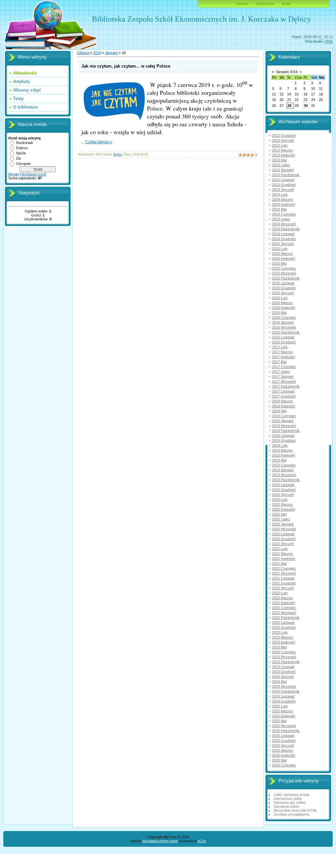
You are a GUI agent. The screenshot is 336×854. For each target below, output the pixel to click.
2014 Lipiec (281, 219)
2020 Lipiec (281, 519)
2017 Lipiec (281, 372)
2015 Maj (279, 263)
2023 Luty (280, 632)
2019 (97, 53)
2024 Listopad (283, 696)
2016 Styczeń (283, 293)
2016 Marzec (282, 303)
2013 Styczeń (283, 140)
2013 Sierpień (283, 170)
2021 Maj (279, 563)
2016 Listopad (283, 337)
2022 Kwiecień (283, 603)
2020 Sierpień (283, 524)
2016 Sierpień (283, 322)
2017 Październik (286, 386)
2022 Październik (286, 618)
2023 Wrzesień (284, 657)
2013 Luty (280, 145)
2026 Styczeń (283, 745)
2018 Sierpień (283, 421)
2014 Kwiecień (283, 204)
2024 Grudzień (284, 701)
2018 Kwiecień (283, 406)
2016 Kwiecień (283, 308)
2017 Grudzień (284, 396)
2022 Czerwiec (284, 608)
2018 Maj (279, 411)
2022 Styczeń (283, 588)
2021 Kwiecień (283, 558)
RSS (329, 41)
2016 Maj (279, 313)
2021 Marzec (282, 554)
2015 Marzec (282, 253)
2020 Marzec (282, 504)
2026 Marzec (282, 750)
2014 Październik (286, 229)
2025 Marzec (282, 711)
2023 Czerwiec (284, 652)
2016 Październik (286, 332)
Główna (242, 4)
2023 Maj (279, 647)
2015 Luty (280, 249)
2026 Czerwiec (284, 765)
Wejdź (286, 4)
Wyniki (13, 174)
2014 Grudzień (284, 239)
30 (306, 106)
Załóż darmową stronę (291, 795)
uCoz (202, 841)
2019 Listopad (283, 485)
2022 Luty (280, 593)
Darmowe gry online (289, 802)
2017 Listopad (283, 391)
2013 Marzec (282, 150)
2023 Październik (286, 662)
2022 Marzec (282, 598)
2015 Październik (286, 278)
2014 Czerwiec (284, 214)
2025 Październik (286, 731)
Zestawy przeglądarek (291, 814)
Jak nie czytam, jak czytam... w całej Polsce (125, 66)
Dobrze (22, 148)
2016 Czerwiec (284, 317)
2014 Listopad (283, 234)
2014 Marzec (282, 199)
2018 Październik (286, 431)
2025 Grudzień (284, 740)
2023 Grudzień (284, 672)
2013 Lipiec (281, 165)
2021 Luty (280, 549)
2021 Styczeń (283, 544)
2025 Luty (280, 706)
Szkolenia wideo (286, 806)
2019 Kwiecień (283, 455)
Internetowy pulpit (288, 799)
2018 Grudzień (284, 440)
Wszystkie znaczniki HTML (295, 810)
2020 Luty (280, 499)
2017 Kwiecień (283, 357)
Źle (18, 158)
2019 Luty (280, 445)
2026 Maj (279, 760)
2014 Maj (279, 209)
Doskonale (24, 143)
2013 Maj (279, 160)
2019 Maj (279, 460)
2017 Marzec (282, 352)
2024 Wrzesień (284, 686)
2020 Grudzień (284, 539)
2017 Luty (280, 347)
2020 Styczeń (283, 495)
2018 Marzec (282, 401)
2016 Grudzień (284, 342)
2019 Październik (286, 480)
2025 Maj (279, 721)
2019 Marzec (282, 450)
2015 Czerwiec (284, 268)
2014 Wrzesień (284, 224)
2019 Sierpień (283, 470)
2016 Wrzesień (284, 327)
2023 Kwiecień (283, 642)
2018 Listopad (283, 435)
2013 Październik (286, 175)
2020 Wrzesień (284, 529)
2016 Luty (280, 298)
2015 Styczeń (283, 244)
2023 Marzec (282, 637)
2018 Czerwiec (284, 416)
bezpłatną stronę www (160, 841)
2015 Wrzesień (284, 273)
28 (289, 106)
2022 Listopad (283, 622)
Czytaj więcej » (98, 142)
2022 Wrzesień (284, 613)
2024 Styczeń (283, 677)
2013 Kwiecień (283, 155)
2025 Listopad (283, 736)
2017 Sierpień (283, 376)
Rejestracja (265, 4)
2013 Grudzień (284, 185)
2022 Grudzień (284, 627)
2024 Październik (286, 691)
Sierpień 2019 (287, 72)
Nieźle (21, 153)
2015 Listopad (283, 283)
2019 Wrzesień (284, 475)
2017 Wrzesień (284, 381)
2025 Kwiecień (283, 716)
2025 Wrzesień (284, 726)
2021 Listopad (283, 578)
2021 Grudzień (284, 583)
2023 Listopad (283, 667)
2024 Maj (279, 681)
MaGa (117, 154)
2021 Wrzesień (284, 573)
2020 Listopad (283, 534)
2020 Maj (279, 514)
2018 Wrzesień (284, 426)
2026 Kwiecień (283, 755)
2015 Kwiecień (283, 258)
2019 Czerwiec (284, 465)
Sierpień (111, 53)
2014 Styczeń (283, 190)
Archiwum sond (33, 174)
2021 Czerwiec (284, 568)
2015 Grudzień (284, 288)
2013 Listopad (283, 180)
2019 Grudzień (284, 490)
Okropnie (23, 164)
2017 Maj (279, 362)
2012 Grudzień (284, 135)
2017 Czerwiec (284, 367)
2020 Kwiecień (283, 509)
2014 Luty (280, 194)
